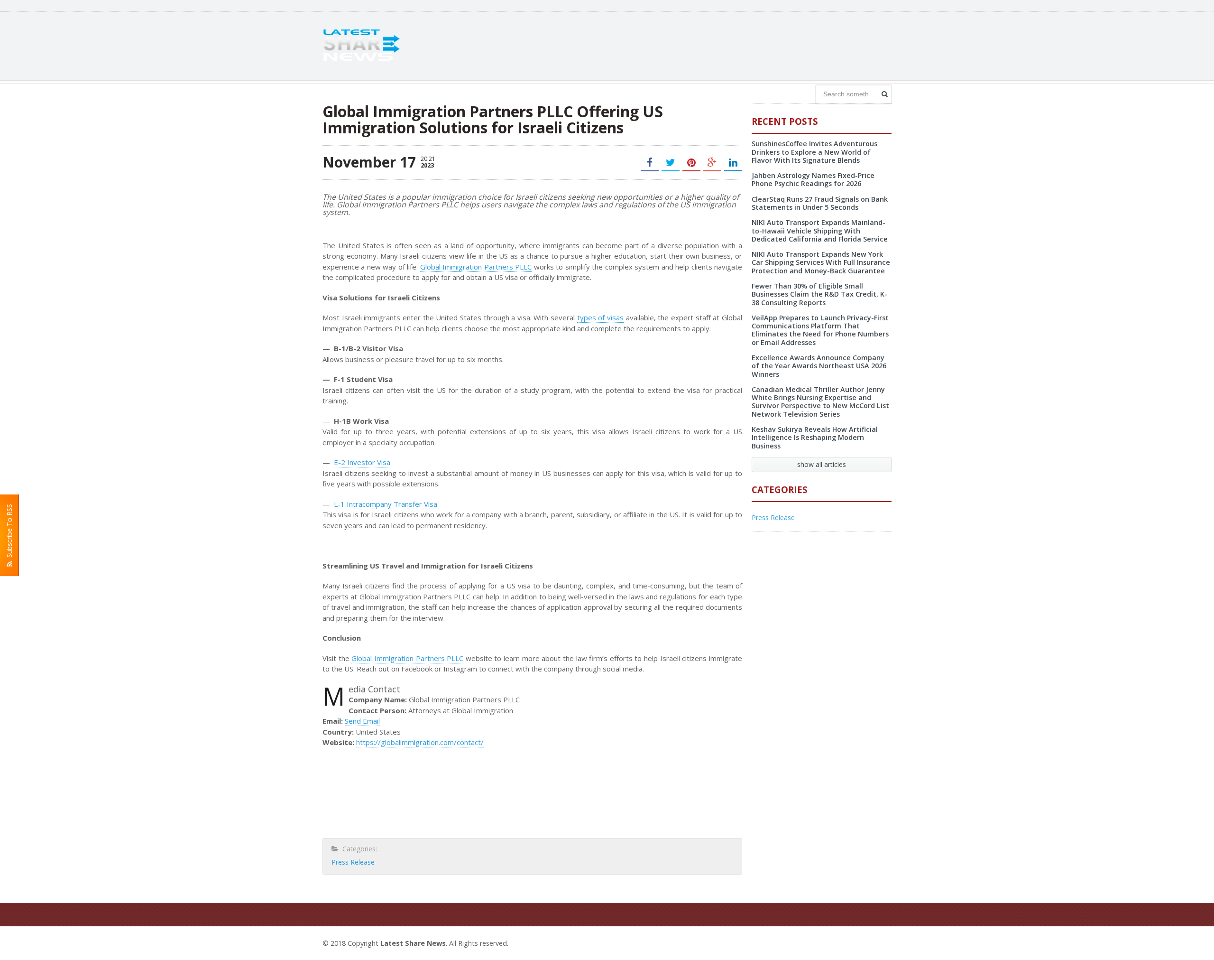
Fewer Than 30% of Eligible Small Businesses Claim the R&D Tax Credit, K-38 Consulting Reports (819, 294)
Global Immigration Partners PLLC (476, 266)
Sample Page (869, 942)
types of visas (600, 317)
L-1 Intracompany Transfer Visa (385, 504)
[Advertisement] (719, 45)
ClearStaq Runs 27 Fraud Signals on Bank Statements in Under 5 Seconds (820, 203)
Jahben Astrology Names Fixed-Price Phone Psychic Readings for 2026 (813, 179)
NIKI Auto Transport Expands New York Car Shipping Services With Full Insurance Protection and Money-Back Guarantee (821, 262)
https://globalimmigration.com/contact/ (420, 742)
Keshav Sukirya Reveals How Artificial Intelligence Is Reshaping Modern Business (815, 437)
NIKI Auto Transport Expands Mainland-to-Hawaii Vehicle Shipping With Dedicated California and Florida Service (820, 230)
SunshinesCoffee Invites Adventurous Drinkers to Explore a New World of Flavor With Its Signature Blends (814, 152)
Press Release (353, 862)
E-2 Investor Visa (362, 462)
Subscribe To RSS (9, 532)
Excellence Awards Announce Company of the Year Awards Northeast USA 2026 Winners (819, 366)
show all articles (821, 464)
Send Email (362, 721)
